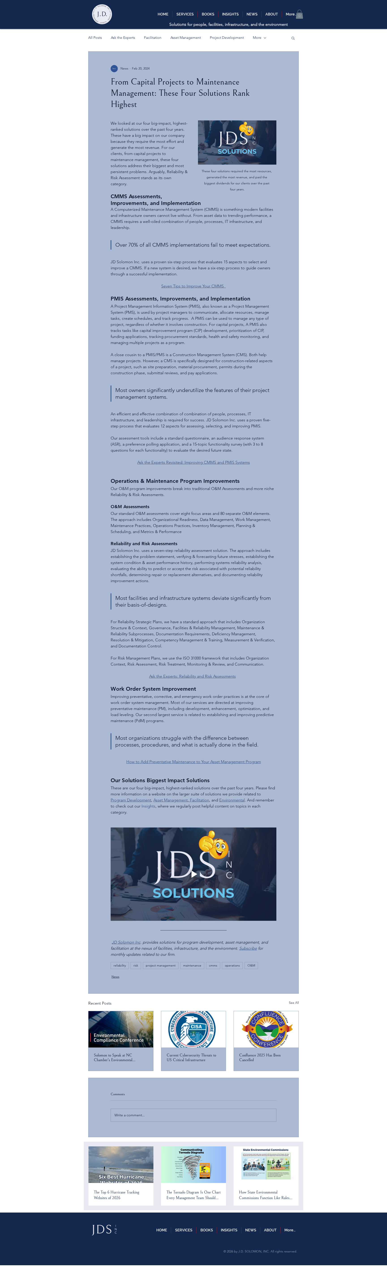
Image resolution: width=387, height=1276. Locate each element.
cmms (213, 965)
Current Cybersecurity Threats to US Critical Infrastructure (191, 1057)
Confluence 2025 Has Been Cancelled (260, 1057)
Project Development (227, 37)
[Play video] (193, 874)
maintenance (192, 965)
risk (135, 965)
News (115, 977)
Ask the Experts (123, 37)
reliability (120, 965)
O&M (251, 965)
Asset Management (185, 37)
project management (161, 965)
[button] (299, 14)
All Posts (95, 37)
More (257, 37)
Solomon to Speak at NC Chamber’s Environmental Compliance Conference (113, 1057)
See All (294, 1003)
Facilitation (152, 37)
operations (232, 965)
